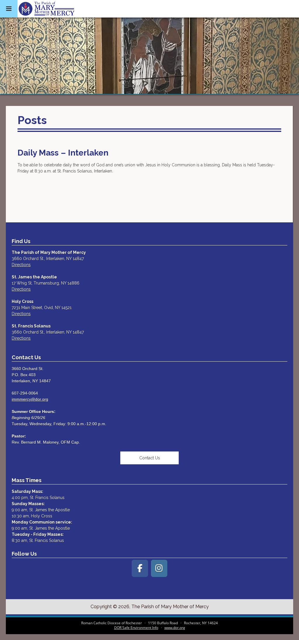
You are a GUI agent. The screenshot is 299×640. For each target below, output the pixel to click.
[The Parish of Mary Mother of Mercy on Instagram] (159, 568)
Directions (21, 264)
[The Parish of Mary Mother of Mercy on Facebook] (140, 568)
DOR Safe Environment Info (136, 627)
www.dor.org (174, 627)
